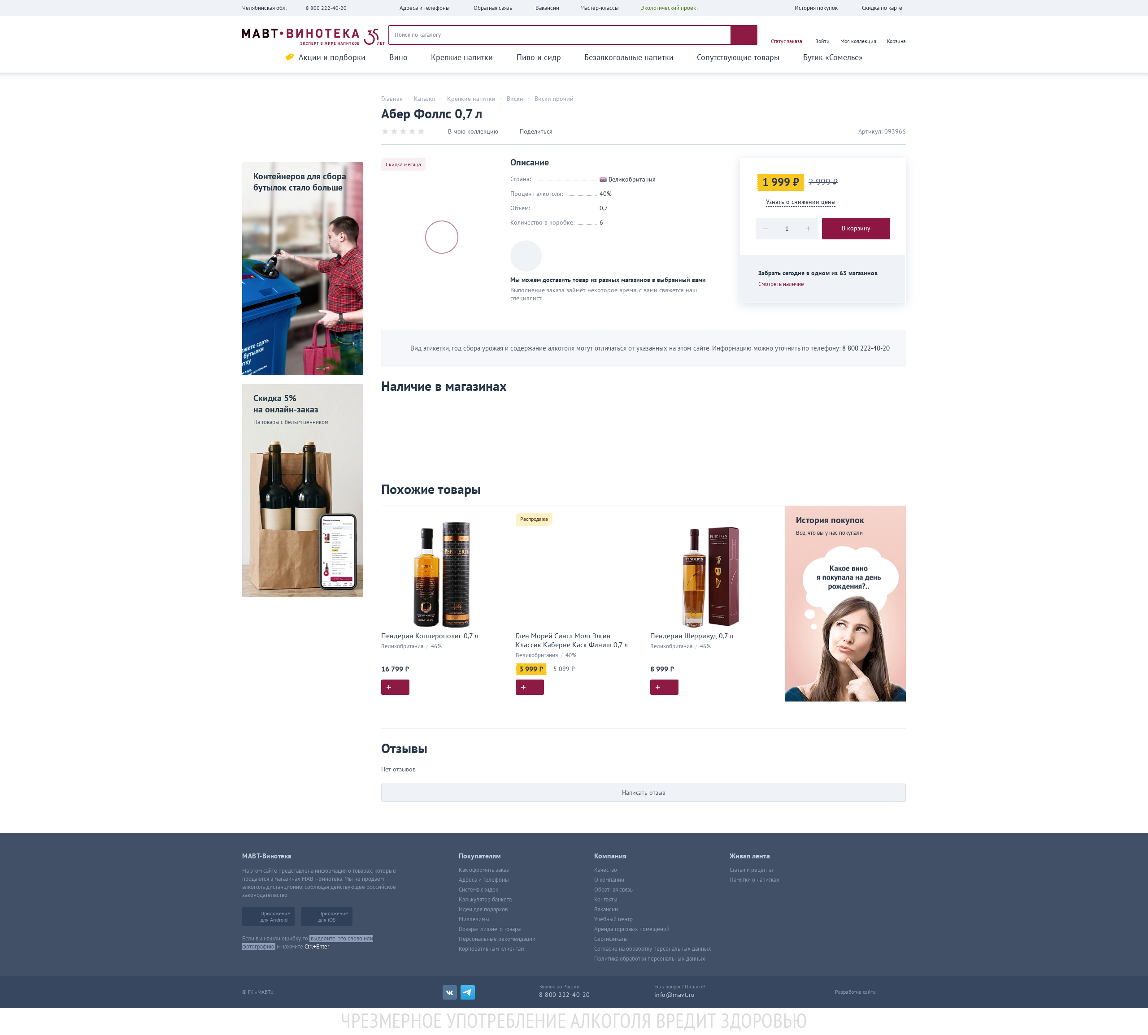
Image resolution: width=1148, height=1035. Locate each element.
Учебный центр (613, 919)
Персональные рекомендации (497, 939)
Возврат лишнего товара (490, 929)
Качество (605, 870)
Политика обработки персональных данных (649, 958)
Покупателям (480, 856)
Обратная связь (613, 889)
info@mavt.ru (674, 995)
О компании (609, 879)
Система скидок (478, 889)
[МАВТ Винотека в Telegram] (468, 992)
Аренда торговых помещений (632, 929)
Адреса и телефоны (484, 879)
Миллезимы (474, 919)
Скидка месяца (403, 164)
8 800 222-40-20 (326, 8)
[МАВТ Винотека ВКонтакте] (450, 992)
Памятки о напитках (754, 879)
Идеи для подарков (483, 909)
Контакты (605, 899)
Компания (610, 856)
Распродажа (534, 519)
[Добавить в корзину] (395, 687)
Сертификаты (611, 939)
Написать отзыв (643, 793)
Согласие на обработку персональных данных (652, 949)
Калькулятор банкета (485, 899)
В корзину (856, 228)
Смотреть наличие (781, 284)
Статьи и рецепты (751, 870)
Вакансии (606, 909)
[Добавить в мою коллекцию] (497, 516)
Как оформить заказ (484, 870)
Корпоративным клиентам (491, 949)
